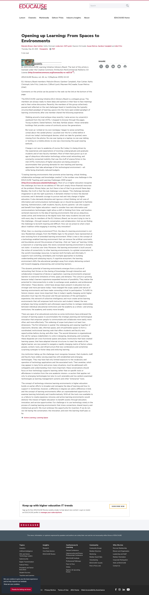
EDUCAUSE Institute (72, 558)
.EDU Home (74, 590)
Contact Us (116, 566)
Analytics (22, 548)
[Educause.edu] (29, 525)
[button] (118, 590)
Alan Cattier (38, 46)
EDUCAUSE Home (122, 18)
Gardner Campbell (105, 46)
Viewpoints (43, 49)
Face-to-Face (70, 564)
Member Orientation (119, 557)
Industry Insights (73, 18)
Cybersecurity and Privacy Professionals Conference (74, 554)
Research (46, 548)
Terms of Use (63, 590)
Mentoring (93, 554)
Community (94, 545)
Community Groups (96, 548)
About (87, 18)
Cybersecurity (23, 559)
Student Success (24, 573)
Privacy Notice (50, 590)
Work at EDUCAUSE (119, 563)
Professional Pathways (73, 561)
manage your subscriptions (51, 512)
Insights (46, 545)
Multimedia (44, 18)
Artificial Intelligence (26, 551)
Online (68, 567)
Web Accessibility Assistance (93, 590)
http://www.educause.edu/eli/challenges (39, 183)
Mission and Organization (121, 551)
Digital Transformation (26, 562)
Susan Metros (92, 46)
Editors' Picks (57, 18)
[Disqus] (57, 449)
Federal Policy (23, 565)
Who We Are (118, 545)
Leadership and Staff (119, 554)
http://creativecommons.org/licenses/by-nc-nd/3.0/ (50, 72)
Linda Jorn (59, 46)
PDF (53, 49)
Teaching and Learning (26, 575)
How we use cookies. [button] (12, 584)
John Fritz (118, 46)
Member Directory (95, 551)
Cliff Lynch (68, 46)
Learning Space (42, 418)
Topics (22, 545)
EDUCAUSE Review (49, 554)
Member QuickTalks (96, 557)
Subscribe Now (118, 506)
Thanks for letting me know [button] (21, 589)
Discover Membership (120, 548)
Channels (32, 18)
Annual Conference (72, 550)
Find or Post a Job (95, 566)
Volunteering (94, 560)
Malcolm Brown (27, 46)
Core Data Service (49, 551)
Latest (22, 18)
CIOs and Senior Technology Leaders (26, 555)
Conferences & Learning (72, 546)
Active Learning (30, 418)
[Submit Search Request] (127, 5)
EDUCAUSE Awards (96, 563)
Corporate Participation (120, 560)
